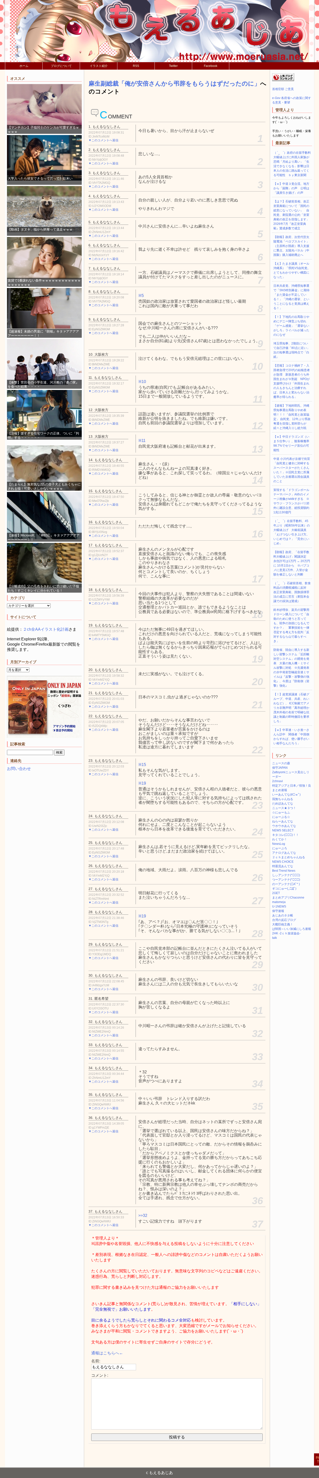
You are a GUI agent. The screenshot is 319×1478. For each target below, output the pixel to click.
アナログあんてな (284, 853)
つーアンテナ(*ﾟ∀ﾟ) (286, 879)
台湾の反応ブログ (284, 920)
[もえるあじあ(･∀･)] (159, 31)
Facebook (210, 66)
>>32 (142, 1215)
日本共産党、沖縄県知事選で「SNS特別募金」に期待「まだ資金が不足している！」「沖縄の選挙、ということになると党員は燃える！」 (291, 297)
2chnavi (277, 781)
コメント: (99, 1375)
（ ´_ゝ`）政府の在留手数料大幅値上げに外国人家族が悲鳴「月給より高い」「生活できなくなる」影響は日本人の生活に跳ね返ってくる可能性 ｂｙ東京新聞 (292, 164)
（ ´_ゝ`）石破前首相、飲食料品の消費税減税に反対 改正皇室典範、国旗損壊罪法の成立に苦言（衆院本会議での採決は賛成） (292, 592)
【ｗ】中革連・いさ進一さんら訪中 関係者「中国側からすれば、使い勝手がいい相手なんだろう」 (291, 736)
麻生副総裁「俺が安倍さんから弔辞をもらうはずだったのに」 (174, 83)
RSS (136, 66)
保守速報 (278, 911)
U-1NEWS (279, 906)
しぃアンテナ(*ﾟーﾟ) (286, 875)
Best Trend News (283, 870)
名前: (95, 1361)
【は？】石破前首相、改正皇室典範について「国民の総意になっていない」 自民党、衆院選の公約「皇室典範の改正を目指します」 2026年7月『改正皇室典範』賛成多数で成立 (291, 215)
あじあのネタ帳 (282, 915)
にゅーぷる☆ (281, 817)
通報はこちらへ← (107, 1353)
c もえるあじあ (159, 1473)
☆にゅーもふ (281, 812)
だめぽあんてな (282, 803)
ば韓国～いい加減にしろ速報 (291, 929)
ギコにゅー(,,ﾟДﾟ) (284, 888)
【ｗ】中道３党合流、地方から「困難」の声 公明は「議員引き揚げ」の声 (291, 188)
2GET (276, 893)
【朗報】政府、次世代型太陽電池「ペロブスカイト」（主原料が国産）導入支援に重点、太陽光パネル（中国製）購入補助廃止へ (291, 246)
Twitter (173, 66)
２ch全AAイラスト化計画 (46, 629)
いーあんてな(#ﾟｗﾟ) (286, 794)
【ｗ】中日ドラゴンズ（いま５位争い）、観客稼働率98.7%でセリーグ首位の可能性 (291, 443)
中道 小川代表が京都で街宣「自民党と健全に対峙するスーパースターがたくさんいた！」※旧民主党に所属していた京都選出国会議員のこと (291, 470)
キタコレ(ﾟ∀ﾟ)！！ (285, 835)
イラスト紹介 (99, 66)
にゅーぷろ (279, 848)
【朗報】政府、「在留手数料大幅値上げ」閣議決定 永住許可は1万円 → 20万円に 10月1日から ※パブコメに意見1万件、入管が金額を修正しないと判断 (291, 563)
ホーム (23, 66)
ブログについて (61, 66)
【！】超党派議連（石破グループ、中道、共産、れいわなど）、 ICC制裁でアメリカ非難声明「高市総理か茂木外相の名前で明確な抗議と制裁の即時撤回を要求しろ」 (291, 708)
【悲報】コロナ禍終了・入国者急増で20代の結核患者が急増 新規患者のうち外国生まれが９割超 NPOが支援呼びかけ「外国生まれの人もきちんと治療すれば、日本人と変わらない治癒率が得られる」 (291, 381)
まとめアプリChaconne (288, 897)
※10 (142, 382)
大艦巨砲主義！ (282, 924)
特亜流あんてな (282, 866)
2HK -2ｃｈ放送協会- (286, 933)
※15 (142, 765)
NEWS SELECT (283, 830)
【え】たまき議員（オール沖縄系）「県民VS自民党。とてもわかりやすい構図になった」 (291, 270)
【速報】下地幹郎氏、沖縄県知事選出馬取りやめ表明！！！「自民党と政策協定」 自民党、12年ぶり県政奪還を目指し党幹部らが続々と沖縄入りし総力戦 (292, 417)
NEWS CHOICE (283, 861)
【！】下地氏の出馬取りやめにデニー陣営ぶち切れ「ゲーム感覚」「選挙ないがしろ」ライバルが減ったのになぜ (291, 325)
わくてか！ (279, 839)
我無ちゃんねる (282, 799)
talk (274, 938)
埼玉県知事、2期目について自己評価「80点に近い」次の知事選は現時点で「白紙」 (291, 350)
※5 (141, 295)
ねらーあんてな (282, 821)
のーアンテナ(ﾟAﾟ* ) (286, 884)
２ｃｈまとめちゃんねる (288, 857)
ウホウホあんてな (284, 826)
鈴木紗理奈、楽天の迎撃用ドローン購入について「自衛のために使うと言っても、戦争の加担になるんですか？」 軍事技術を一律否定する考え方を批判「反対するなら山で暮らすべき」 (291, 625)
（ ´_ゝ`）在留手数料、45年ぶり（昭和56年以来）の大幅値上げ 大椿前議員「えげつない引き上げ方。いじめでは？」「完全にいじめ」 (291, 532)
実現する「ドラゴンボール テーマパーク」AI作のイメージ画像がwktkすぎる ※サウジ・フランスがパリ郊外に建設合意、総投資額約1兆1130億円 (291, 501)
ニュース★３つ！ (284, 808)
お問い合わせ (19, 768)
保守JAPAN (280, 767)
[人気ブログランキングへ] (283, 80)
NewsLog (278, 844)
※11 (142, 440)
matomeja (279, 902)
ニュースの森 (281, 763)
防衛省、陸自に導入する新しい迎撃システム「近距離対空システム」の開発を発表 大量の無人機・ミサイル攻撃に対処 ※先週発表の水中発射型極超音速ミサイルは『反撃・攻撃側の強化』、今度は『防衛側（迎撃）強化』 (291, 667)
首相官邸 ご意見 (283, 89)
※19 (142, 783)
